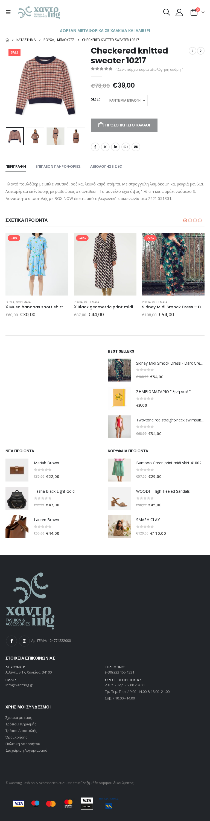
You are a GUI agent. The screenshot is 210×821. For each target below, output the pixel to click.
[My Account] (179, 12)
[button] (9, 12)
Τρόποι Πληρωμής (20, 724)
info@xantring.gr (19, 685)
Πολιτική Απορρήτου (22, 743)
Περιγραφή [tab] (15, 166)
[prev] (192, 51)
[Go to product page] (119, 370)
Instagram (24, 641)
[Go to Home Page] (7, 40)
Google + (125, 147)
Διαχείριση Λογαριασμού (26, 750)
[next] (201, 51)
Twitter (105, 147)
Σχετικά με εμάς (18, 717)
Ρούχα (9, 302)
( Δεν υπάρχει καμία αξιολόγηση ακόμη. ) (149, 69)
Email (136, 147)
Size (95, 99)
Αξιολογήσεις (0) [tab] (106, 166)
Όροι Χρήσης (16, 737)
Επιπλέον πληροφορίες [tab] (58, 166)
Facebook (95, 147)
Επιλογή (59, 242)
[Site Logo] (39, 12)
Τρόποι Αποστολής (21, 730)
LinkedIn (115, 147)
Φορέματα (23, 302)
